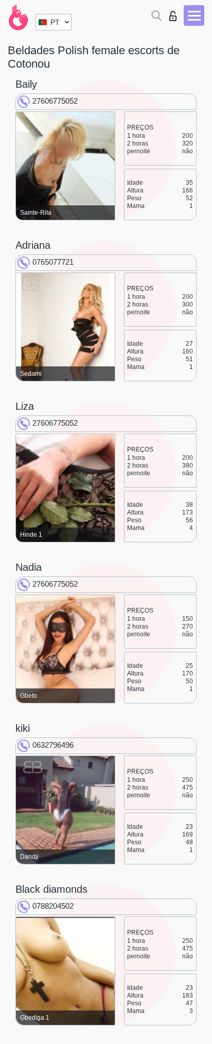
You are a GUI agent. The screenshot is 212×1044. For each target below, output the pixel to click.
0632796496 (53, 745)
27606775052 (55, 101)
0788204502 (53, 906)
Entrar (175, 13)
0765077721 (53, 262)
